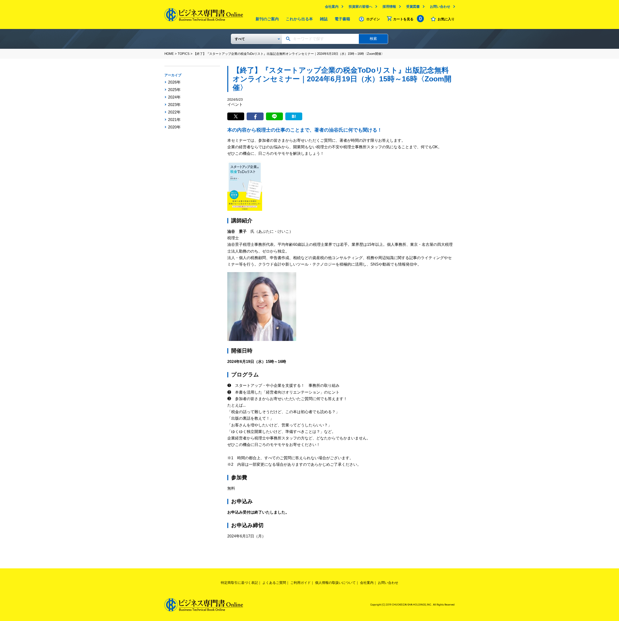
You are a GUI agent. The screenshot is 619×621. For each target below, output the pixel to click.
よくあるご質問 (274, 583)
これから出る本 (299, 19)
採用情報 (389, 6)
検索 (373, 38)
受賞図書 (413, 6)
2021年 (174, 120)
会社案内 (332, 6)
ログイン (373, 19)
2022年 (174, 112)
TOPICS (184, 54)
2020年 (174, 127)
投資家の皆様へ (360, 6)
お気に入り (446, 19)
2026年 (174, 82)
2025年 (174, 90)
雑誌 (324, 19)
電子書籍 (342, 19)
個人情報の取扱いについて (335, 583)
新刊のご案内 (267, 19)
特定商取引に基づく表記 (239, 583)
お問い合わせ (440, 6)
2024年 (174, 97)
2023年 (174, 105)
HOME (169, 54)
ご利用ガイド (300, 583)
